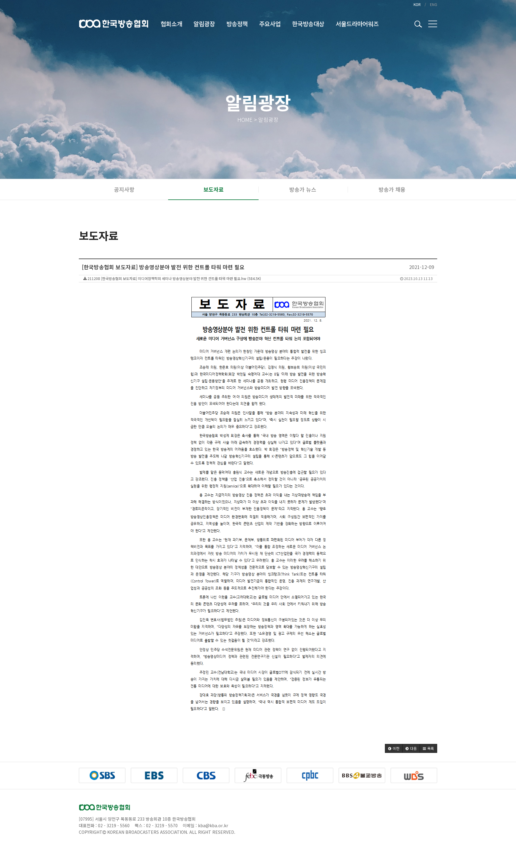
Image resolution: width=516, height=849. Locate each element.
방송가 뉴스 (302, 189)
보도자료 (213, 189)
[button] (394, 748)
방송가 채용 (392, 189)
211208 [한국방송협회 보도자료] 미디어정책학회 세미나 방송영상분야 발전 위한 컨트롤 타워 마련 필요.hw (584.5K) (260, 278)
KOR (417, 4)
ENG (433, 4)
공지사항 (124, 189)
